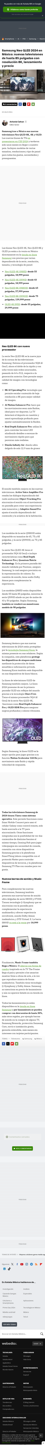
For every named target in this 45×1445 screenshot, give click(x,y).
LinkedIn (4, 1268)
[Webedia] (9, 1345)
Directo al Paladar (9, 1387)
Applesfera (7, 1363)
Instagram (27, 1264)
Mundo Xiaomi (8, 1369)
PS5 (24, 39)
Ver (24, 1148)
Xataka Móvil (7, 1359)
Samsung (32, 39)
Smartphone (9, 39)
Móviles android (9, 1312)
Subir (36, 1343)
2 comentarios (11, 104)
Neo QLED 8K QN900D (16, 296)
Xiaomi (42, 39)
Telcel (25, 1316)
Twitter (24, 104)
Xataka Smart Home (10, 1366)
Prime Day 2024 (9, 1307)
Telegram (31, 1264)
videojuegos (7, 1316)
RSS (36, 1264)
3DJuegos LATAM (29, 1421)
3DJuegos (27, 1356)
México (39, 1038)
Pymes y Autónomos (31, 1406)
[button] (18, 121)
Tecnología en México (31, 1307)
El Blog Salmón (28, 1402)
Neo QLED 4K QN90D (16, 279)
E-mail (33, 104)
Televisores (15, 1038)
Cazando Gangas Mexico (9, 1294)
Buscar (42, 1334)
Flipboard (28, 104)
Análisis (26, 1289)
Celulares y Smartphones (8, 1301)
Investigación (8, 1289)
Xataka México (8, 1421)
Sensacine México (30, 1424)
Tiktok (9, 1268)
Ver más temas (9, 1324)
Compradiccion (8, 1409)
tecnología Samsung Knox (21, 650)
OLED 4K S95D (12, 304)
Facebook (20, 104)
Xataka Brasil (7, 1424)
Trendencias (7, 1402)
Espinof (26, 1375)
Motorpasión (28, 1387)
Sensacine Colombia (31, 1428)
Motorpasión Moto (30, 1390)
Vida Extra (27, 1359)
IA (18, 39)
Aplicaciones (28, 1300)
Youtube (22, 1264)
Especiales (27, 1293)
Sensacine (27, 1371)
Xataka (5, 1356)
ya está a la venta (18, 922)
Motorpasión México (31, 1431)
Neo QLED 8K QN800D (16, 288)
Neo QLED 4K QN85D (16, 271)
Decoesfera (7, 1406)
